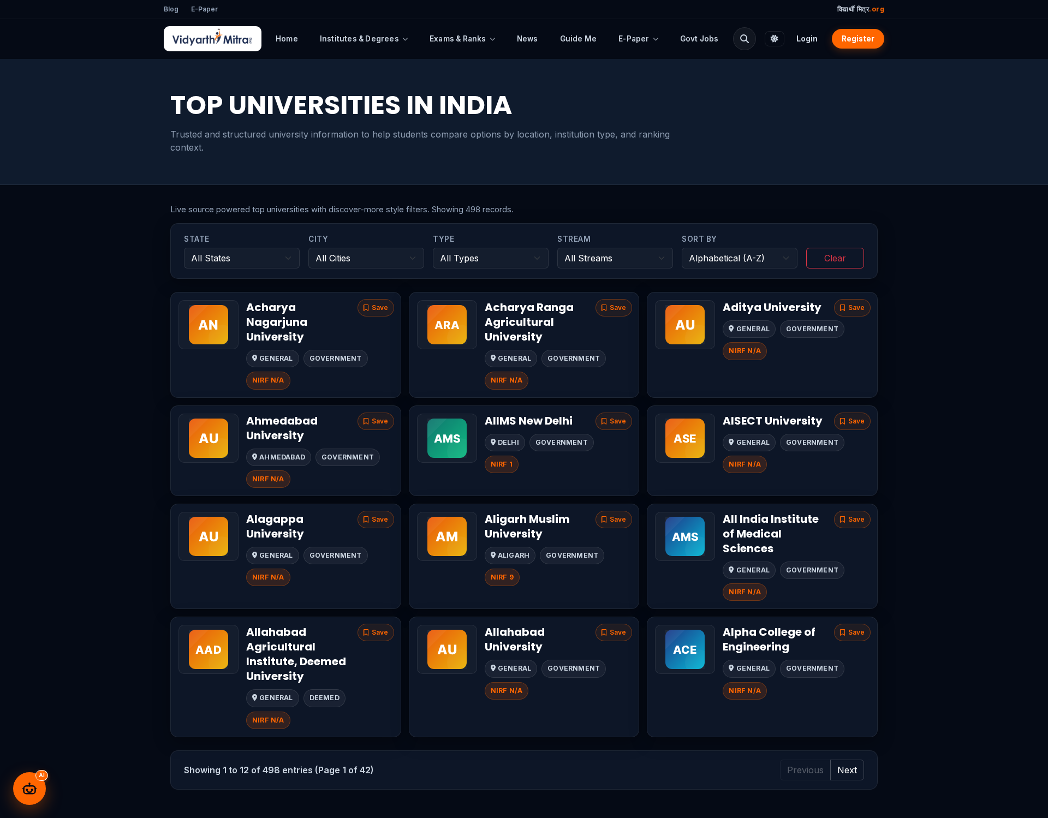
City (318, 239)
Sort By (699, 239)
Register (858, 38)
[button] (376, 308)
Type (443, 239)
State (197, 239)
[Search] (744, 38)
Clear (835, 258)
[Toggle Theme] (774, 38)
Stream (574, 239)
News (527, 38)
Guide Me (578, 38)
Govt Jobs (699, 38)
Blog (171, 9)
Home (287, 38)
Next (847, 770)
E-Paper (204, 9)
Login (807, 38)
